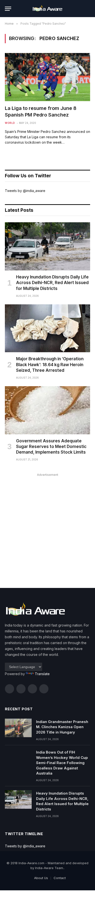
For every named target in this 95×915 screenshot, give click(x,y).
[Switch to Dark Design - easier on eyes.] (80, 8)
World (10, 122)
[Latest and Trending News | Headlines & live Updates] (47, 8)
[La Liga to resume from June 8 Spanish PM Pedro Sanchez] (47, 77)
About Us (41, 878)
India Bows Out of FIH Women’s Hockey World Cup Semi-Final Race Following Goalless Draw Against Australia (62, 763)
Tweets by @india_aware (25, 191)
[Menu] (8, 8)
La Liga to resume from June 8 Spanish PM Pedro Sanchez (40, 111)
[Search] (88, 8)
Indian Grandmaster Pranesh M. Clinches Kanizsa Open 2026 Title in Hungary (62, 726)
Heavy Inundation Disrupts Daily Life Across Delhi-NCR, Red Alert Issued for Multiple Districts (52, 283)
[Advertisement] (47, 525)
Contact (60, 878)
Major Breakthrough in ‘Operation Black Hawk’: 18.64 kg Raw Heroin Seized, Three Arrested (50, 364)
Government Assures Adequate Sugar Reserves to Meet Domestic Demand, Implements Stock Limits (51, 446)
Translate (42, 674)
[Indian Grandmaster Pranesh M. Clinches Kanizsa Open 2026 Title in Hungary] (18, 728)
